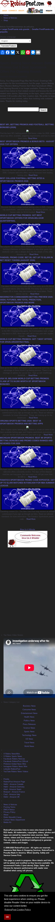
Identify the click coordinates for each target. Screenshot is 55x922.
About (6, 815)
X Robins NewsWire (12, 754)
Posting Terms (9, 807)
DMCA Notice (9, 810)
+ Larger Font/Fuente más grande (14, 29)
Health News (29, 717)
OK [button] (7, 917)
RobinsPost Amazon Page (14, 782)
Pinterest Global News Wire (15, 764)
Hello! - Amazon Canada (13, 784)
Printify (6, 779)
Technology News (29, 735)
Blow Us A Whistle (27, 529)
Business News (29, 706)
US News (29, 739)
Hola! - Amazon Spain (12, 789)
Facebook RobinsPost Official (16, 761)
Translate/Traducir (8, 46)
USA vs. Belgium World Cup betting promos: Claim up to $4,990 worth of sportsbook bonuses (24, 381)
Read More (32, 138)
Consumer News (29, 710)
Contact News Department (14, 820)
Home (6, 15)
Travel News (29, 743)
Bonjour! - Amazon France (14, 792)
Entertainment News (29, 713)
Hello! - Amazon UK (12, 797)
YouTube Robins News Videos (16, 771)
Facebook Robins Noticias (14, 759)
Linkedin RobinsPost (12, 769)
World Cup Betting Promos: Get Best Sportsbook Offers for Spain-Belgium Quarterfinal (22, 218)
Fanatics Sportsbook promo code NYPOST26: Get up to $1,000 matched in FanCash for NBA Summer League (27, 483)
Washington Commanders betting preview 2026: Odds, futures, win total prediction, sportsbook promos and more (26, 300)
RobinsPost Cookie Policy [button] (18, 909)
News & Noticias (10, 18)
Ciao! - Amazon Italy (12, 794)
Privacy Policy (9, 812)
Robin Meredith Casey (13, 817)
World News (29, 746)
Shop (6, 20)
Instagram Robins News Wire (15, 766)
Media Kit (7, 822)
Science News (29, 728)
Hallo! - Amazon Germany (14, 787)
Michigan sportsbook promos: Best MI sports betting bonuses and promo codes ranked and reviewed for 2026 (26, 440)
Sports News (29, 732)
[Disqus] (27, 590)
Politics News (29, 721)
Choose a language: (8, 37)
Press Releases (29, 724)
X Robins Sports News (13, 756)
